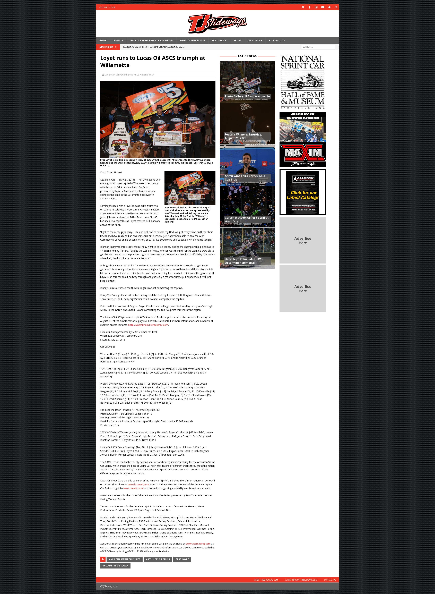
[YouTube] (323, 7)
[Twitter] (303, 7)
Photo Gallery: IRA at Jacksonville (247, 96)
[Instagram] (316, 7)
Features (218, 40)
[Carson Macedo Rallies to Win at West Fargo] (247, 207)
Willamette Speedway (115, 565)
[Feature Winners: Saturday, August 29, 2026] (247, 124)
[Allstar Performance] (303, 213)
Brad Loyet (182, 559)
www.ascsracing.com (198, 543)
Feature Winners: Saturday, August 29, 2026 (243, 136)
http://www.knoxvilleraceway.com (148, 324)
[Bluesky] (336, 7)
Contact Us (277, 40)
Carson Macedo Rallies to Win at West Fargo (247, 219)
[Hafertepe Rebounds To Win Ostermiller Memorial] (247, 248)
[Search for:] (318, 46)
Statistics (255, 40)
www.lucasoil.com (138, 484)
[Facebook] (310, 7)
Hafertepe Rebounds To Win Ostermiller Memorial (244, 261)
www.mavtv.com (133, 488)
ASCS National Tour (144, 74)
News (117, 40)
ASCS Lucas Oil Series (158, 559)
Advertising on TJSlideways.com (301, 580)
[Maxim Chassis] (303, 165)
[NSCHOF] (303, 108)
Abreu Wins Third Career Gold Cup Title (245, 177)
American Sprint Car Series (119, 74)
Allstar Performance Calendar (151, 40)
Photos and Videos (192, 40)
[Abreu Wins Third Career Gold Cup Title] (247, 165)
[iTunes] (330, 7)
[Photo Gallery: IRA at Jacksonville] (247, 82)
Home (103, 40)
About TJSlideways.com (266, 580)
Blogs (237, 40)
